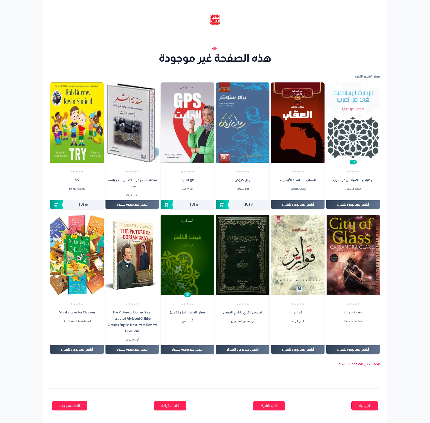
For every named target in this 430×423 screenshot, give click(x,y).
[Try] (77, 122)
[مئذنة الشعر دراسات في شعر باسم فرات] (132, 122)
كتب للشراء (268, 406)
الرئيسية (365, 406)
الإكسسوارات (69, 406)
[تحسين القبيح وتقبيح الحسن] (242, 255)
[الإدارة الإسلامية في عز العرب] (353, 122)
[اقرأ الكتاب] (353, 162)
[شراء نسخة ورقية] (242, 204)
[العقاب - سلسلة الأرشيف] (298, 122)
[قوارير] (298, 255)
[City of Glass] (353, 255)
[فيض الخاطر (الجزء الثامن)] (187, 255)
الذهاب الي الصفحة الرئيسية (357, 364)
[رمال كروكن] (242, 122)
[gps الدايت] (187, 122)
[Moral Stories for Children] (77, 255)
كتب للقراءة (170, 406)
